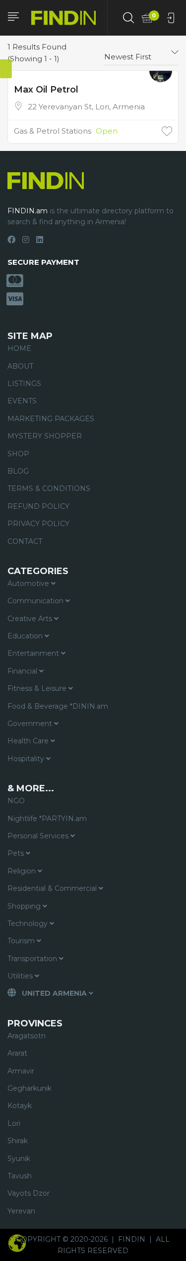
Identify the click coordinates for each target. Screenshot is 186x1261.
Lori (13, 1123)
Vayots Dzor (28, 1193)
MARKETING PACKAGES (50, 418)
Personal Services (38, 835)
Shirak (17, 1140)
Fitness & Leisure (37, 688)
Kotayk (19, 1105)
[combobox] (141, 53)
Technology (28, 923)
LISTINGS (24, 383)
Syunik (18, 1158)
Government (30, 723)
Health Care (29, 740)
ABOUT (20, 366)
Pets (16, 853)
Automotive (29, 583)
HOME (19, 348)
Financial (23, 671)
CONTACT (24, 541)
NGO (16, 800)
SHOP (18, 453)
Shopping (25, 906)
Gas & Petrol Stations (52, 131)
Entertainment (34, 653)
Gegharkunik (29, 1088)
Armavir (20, 1071)
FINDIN (131, 1239)
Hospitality (26, 758)
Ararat (17, 1053)
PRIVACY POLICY (38, 523)
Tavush (19, 1175)
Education (26, 635)
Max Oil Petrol (46, 89)
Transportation (33, 958)
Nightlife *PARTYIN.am (47, 818)
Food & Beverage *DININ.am (57, 706)
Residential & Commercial (53, 888)
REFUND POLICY (38, 506)
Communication (36, 600)
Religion (22, 871)
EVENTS (22, 400)
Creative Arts (30, 618)
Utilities (21, 975)
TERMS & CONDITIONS (48, 488)
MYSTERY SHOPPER (44, 436)
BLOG (18, 471)
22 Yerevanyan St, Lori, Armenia (86, 106)
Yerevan (21, 1211)
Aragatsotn (26, 1035)
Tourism (22, 940)
